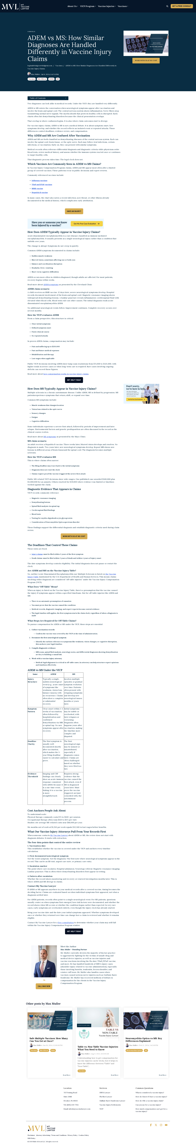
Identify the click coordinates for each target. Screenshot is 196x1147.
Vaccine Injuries (106, 6)
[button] (151, 1125)
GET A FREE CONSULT (181, 6)
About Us (72, 6)
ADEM (51, 79)
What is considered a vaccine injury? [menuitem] (150, 1093)
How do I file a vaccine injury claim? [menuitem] (150, 1101)
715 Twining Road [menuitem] (70, 1093)
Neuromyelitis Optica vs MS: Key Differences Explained (144, 1039)
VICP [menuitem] (101, 1109)
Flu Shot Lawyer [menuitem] (106, 1097)
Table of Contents (38, 98)
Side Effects (42, 79)
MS (58, 79)
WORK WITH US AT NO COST (146, 60)
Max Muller (35, 74)
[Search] (167, 6)
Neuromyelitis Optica (134, 1050)
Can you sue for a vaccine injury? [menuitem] (148, 1105)
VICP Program (87, 6)
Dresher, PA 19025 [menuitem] (71, 1101)
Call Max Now (44, 986)
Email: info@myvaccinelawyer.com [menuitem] (77, 1109)
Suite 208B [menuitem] (68, 1097)
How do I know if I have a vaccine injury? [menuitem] (151, 1097)
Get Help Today (74, 380)
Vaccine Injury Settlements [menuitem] (110, 1105)
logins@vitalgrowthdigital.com (40, 66)
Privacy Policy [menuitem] (72, 1135)
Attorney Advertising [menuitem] (43, 1135)
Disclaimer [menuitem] (31, 1135)
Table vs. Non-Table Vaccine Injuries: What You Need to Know (98, 1048)
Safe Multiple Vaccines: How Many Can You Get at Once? (49, 1039)
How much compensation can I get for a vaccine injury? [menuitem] (152, 1110)
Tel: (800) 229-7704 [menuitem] (71, 1105)
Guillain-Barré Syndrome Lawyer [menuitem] (112, 1101)
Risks (53, 1050)
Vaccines (122, 6)
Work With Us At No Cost (74, 536)
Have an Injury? (74, 211)
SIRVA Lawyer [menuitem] (105, 1093)
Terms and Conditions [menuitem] (59, 1135)
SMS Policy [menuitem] (31, 1138)
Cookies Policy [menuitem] (84, 1135)
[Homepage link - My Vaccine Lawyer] (42, 1132)
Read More (66, 1075)
